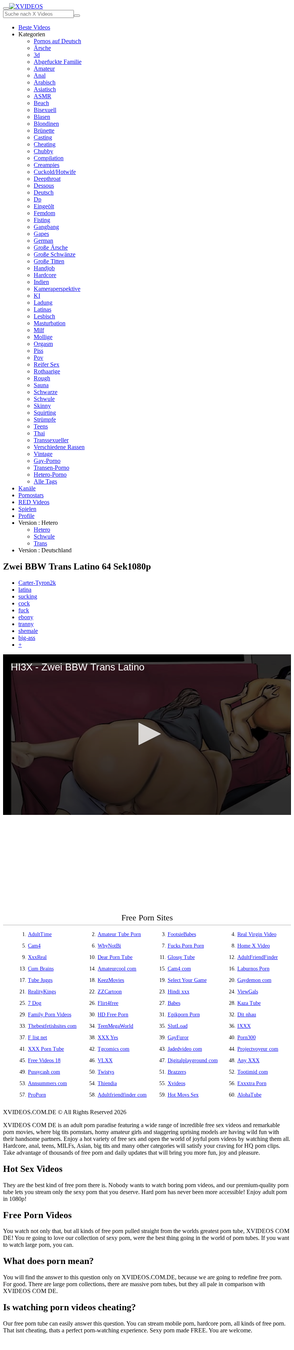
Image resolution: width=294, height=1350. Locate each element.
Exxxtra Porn (251, 1083)
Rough (42, 378)
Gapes (41, 233)
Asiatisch (45, 89)
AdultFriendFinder (257, 957)
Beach (41, 103)
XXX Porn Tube (46, 1049)
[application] (147, 734)
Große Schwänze (54, 254)
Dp (37, 199)
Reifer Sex (46, 364)
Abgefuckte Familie (58, 61)
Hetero (42, 529)
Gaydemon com (254, 980)
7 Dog (34, 1003)
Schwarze (45, 392)
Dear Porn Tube (115, 957)
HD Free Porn (113, 1014)
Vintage (43, 454)
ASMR (42, 96)
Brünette (44, 130)
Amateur (44, 68)
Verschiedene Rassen (59, 447)
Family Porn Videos (49, 1014)
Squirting (45, 412)
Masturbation (49, 323)
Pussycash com (44, 1072)
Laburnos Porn (253, 969)
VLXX (105, 1060)
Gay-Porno (47, 461)
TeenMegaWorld (115, 1026)
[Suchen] (77, 16)
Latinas (42, 309)
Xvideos (176, 1083)
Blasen (42, 117)
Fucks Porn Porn (186, 946)
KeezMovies (111, 980)
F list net (37, 1037)
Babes (174, 1003)
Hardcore (45, 275)
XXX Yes (108, 1037)
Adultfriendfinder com (122, 1095)
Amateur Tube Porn (119, 934)
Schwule (44, 399)
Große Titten (49, 261)
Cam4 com (179, 969)
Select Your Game (187, 980)
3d (37, 55)
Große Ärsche (51, 247)
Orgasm (43, 344)
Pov (38, 357)
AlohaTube (249, 1095)
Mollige (43, 337)
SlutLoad (178, 1026)
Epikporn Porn (184, 1014)
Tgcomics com (113, 1049)
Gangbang (46, 227)
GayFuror (178, 1037)
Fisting (42, 220)
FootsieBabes (182, 934)
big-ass (26, 637)
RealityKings (42, 992)
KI (37, 295)
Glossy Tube (181, 957)
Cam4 (34, 946)
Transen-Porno (51, 467)
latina (24, 589)
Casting (43, 137)
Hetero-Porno (50, 474)
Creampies (46, 165)
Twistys (106, 1072)
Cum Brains (41, 969)
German (43, 240)
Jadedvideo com (185, 1049)
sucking (27, 596)
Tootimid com (252, 1072)
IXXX (244, 1026)
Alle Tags (45, 481)
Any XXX (248, 1060)
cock (24, 603)
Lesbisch (44, 316)
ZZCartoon (110, 992)
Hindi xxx (178, 992)
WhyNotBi (109, 946)
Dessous (44, 185)
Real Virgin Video (256, 934)
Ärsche (42, 48)
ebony (25, 617)
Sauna (41, 385)
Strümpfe (45, 419)
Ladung (43, 302)
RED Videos (33, 502)
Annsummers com (47, 1083)
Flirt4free (108, 1003)
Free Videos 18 (44, 1060)
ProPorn (37, 1095)
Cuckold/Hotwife (55, 172)
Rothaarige (47, 371)
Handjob (44, 268)
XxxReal (37, 957)
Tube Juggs (40, 980)
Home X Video (253, 946)
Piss (38, 350)
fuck (23, 610)
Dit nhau (246, 1014)
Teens (41, 426)
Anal (40, 75)
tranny (26, 624)
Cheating (45, 144)
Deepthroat (47, 178)
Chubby (43, 151)
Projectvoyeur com (257, 1049)
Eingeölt (44, 206)
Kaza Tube (249, 1003)
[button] (147, 734)
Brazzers (177, 1072)
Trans (40, 543)
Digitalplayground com (193, 1060)
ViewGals (247, 992)
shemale (28, 631)
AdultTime (40, 934)
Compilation (49, 158)
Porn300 (246, 1037)
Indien (41, 282)
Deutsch (44, 192)
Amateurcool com (117, 969)
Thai (39, 433)
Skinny (42, 405)
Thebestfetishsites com (52, 1026)
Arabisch (45, 82)
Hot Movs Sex (183, 1095)
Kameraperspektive (57, 289)
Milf (39, 330)
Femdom (44, 213)
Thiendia (107, 1083)
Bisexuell (45, 110)
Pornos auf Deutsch (57, 41)
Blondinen (46, 123)
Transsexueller (51, 440)
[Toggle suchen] (6, 8)
